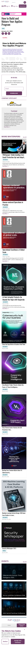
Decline (5, 641)
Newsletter (22, 6)
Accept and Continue (17, 641)
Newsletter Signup (22, 625)
